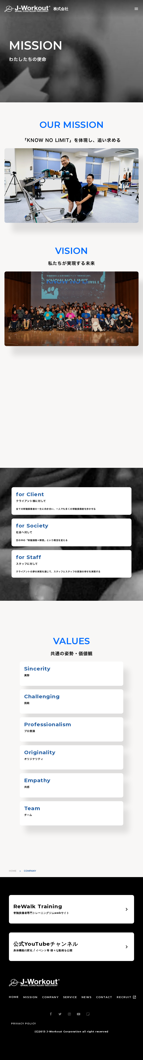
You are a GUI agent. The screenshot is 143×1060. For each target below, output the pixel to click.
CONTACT (104, 997)
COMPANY (50, 997)
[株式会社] (28, 8)
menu (136, 9)
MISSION (30, 997)
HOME (12, 870)
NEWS (86, 997)
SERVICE (70, 997)
